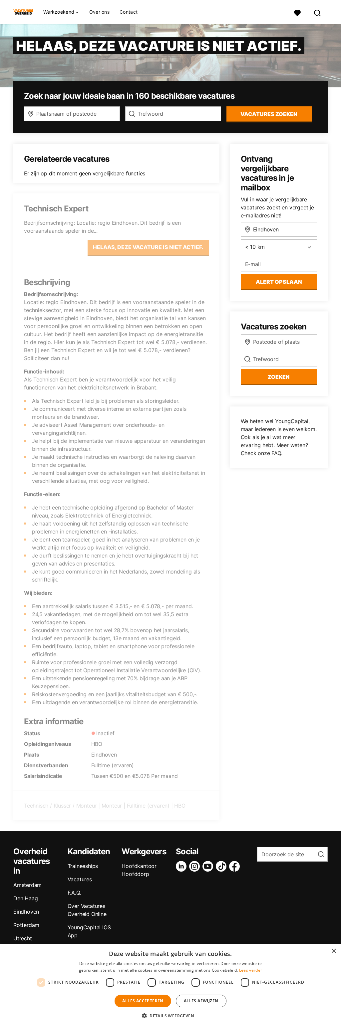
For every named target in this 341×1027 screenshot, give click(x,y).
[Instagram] (195, 866)
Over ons (99, 12)
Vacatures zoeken (268, 114)
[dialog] (170, 985)
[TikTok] (222, 866)
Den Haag (25, 898)
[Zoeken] (318, 12)
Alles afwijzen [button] (201, 1001)
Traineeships (83, 866)
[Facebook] (235, 866)
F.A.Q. (74, 892)
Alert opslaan (279, 281)
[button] (170, 1015)
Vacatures (80, 879)
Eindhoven (26, 911)
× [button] (333, 951)
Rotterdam (26, 925)
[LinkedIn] (182, 866)
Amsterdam (27, 885)
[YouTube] (209, 866)
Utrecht (22, 938)
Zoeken (279, 376)
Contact (129, 12)
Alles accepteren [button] (142, 1001)
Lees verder (250, 970)
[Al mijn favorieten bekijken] (297, 12)
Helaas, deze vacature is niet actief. (148, 247)
